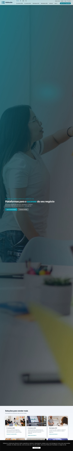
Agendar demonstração (11, 209)
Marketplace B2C (36, 3)
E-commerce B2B (19, 3)
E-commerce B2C (27, 3)
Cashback (51, 3)
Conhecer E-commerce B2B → (12, 434)
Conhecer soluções (23, 209)
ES (26, 0)
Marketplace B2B (44, 3)
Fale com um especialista (65, 3)
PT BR (17, 0)
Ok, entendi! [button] (36, 447)
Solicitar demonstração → (32, 435)
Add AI (56, 3)
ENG (23, 0)
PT (20, 0)
